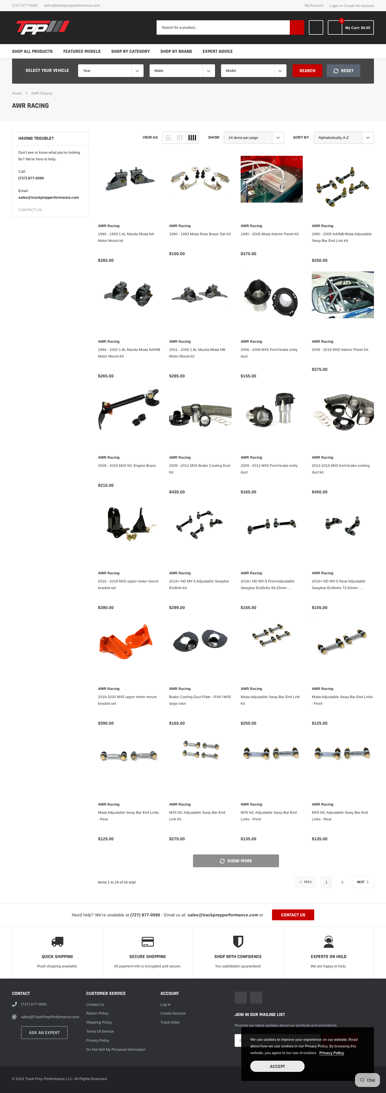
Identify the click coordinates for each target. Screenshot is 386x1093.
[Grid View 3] (179, 137)
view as (150, 137)
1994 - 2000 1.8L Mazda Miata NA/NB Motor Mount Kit (129, 353)
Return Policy (97, 1013)
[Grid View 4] (192, 137)
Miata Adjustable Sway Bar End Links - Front (342, 700)
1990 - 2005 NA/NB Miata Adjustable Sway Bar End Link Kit (342, 237)
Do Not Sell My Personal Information (116, 1049)
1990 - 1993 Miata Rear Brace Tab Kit (200, 234)
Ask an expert (44, 1033)
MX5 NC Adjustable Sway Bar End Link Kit (197, 815)
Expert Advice (218, 51)
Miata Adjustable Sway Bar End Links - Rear (128, 815)
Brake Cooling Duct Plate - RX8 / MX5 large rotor (200, 700)
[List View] (168, 137)
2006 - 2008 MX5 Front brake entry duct (269, 353)
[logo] (43, 27)
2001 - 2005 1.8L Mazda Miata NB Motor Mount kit (197, 353)
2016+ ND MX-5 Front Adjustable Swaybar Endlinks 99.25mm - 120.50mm (268, 585)
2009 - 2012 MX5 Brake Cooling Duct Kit (199, 468)
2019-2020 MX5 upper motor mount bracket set (127, 700)
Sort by (301, 137)
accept (277, 1066)
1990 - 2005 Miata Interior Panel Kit (270, 234)
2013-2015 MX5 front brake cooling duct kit (341, 468)
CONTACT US (30, 210)
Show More (239, 861)
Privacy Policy (97, 1040)
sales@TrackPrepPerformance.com (72, 5)
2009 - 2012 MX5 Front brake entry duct (269, 468)
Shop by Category (130, 51)
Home (17, 93)
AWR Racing (41, 93)
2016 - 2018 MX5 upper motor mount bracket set (128, 584)
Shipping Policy (99, 1022)
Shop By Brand (176, 51)
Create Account (172, 1013)
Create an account (359, 6)
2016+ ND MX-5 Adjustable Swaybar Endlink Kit (199, 584)
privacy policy (331, 1053)
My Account (314, 5)
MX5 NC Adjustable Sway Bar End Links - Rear (340, 815)
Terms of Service (100, 1031)
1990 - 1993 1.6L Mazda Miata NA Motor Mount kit (126, 237)
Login (334, 6)
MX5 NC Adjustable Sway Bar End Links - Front (269, 815)
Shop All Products (32, 51)
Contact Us (95, 1004)
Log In (165, 1004)
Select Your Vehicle (47, 70)
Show (213, 137)
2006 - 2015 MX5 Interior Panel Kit (340, 350)
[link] (316, 27)
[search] (297, 27)
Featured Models (82, 51)
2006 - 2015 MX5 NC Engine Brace (127, 465)
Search (307, 71)
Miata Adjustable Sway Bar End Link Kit (270, 700)
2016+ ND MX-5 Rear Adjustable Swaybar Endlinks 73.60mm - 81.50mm (338, 585)
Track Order (170, 1022)
